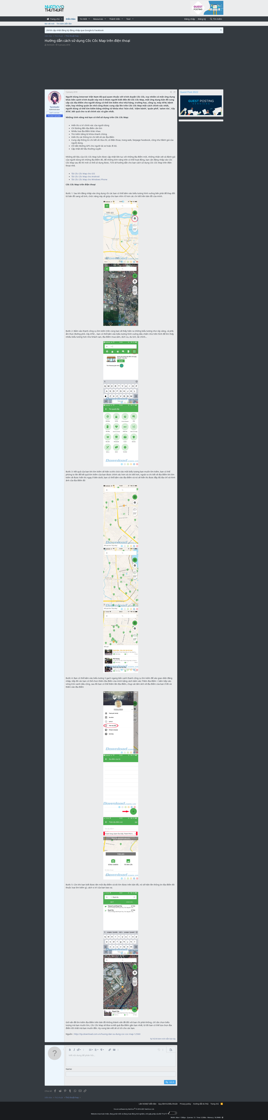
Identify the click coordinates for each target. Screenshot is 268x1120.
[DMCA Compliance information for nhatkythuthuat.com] (172, 1114)
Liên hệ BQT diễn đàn (147, 1104)
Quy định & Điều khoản (168, 1104)
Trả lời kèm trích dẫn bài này (164, 1038)
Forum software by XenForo (134, 1109)
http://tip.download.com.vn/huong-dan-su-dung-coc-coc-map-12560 (107, 1034)
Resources (98, 18)
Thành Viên (114, 18)
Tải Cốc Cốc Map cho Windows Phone (89, 179)
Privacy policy (185, 1104)
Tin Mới (83, 18)
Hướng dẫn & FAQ (200, 1104)
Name (68, 1069)
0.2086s (203, 1117)
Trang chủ (55, 18)
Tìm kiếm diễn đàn (64, 23)
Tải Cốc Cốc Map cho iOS (83, 173)
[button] (62, 19)
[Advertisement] (112, 68)
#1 (175, 92)
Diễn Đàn (71, 18)
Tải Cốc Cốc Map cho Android (85, 176)
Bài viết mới (49, 23)
